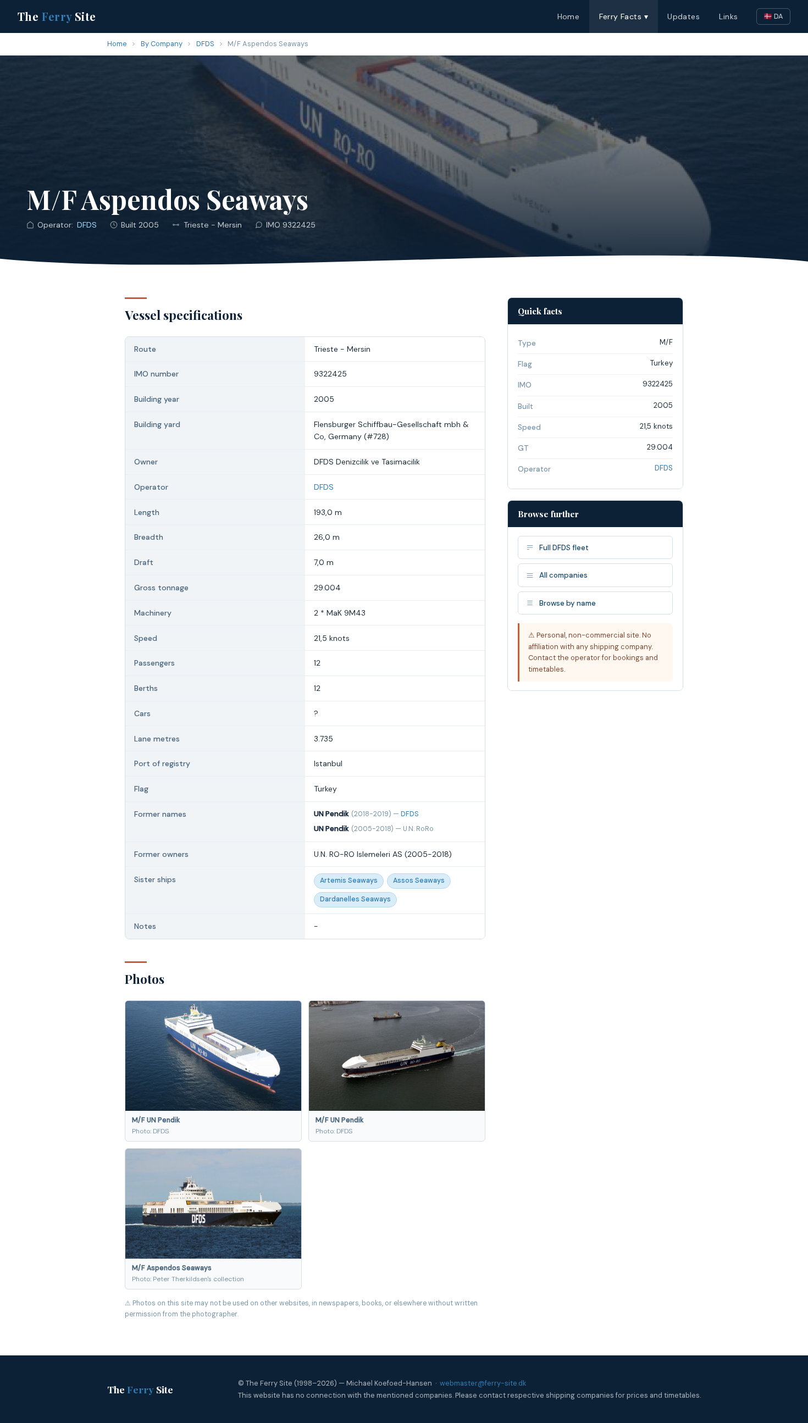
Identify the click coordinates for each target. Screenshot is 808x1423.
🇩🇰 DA (773, 16)
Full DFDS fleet (564, 547)
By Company (161, 43)
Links (728, 16)
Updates (683, 16)
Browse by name (567, 603)
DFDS (205, 43)
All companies (563, 575)
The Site (57, 16)
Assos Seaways (419, 880)
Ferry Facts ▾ (623, 16)
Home (568, 16)
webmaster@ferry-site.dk (483, 1383)
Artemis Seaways (349, 880)
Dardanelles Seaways (355, 899)
